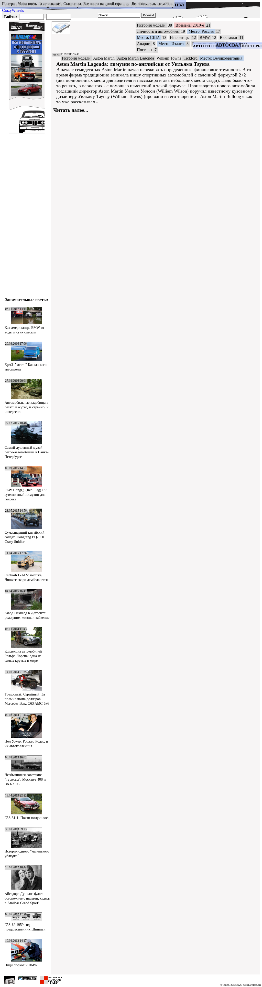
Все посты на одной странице (106, 4)
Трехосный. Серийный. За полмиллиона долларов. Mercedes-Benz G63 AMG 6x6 (27, 698)
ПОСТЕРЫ (252, 46)
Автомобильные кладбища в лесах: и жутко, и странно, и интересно (27, 407)
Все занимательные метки (152, 4)
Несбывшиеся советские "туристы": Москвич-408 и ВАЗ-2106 (25, 779)
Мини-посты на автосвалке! (39, 4)
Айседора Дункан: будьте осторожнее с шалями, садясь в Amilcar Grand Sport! (27, 898)
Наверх (32, 26)
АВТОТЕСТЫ (205, 46)
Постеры (8, 4)
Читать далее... (70, 110)
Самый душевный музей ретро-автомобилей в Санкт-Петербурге (27, 452)
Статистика (72, 4)
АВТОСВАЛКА (232, 45)
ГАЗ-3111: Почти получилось (27, 818)
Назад (38, 27)
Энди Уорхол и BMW (21, 965)
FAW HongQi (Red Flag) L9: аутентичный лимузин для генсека (26, 494)
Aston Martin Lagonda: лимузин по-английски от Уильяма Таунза (133, 64)
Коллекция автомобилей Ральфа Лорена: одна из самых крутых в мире (23, 656)
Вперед (16, 27)
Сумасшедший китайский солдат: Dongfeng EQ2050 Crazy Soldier (25, 537)
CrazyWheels (13, 10)
